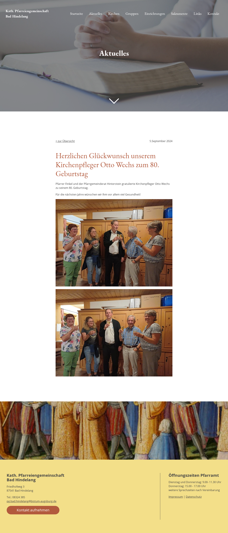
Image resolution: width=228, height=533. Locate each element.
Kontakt (213, 13)
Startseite (76, 13)
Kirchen (114, 13)
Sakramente (179, 13)
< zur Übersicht (65, 141)
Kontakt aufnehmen (33, 510)
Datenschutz (194, 497)
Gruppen (132, 13)
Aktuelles (95, 13)
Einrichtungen (155, 13)
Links (197, 13)
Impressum (176, 497)
